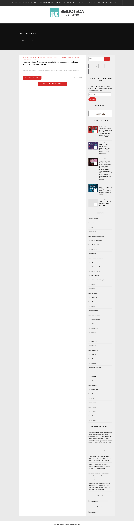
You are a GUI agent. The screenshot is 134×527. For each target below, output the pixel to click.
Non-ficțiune (111, 2)
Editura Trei (91, 398)
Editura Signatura (92, 385)
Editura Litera (91, 323)
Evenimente (41, 57)
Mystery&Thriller (46, 2)
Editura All (91, 223)
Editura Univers (92, 407)
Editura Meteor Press (93, 328)
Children (26, 57)
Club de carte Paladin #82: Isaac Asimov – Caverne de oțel (105, 203)
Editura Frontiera (92, 293)
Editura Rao (91, 380)
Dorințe (33, 57)
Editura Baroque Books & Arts (96, 236)
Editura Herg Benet (93, 306)
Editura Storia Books (93, 389)
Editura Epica (91, 288)
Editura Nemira (92, 332)
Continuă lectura (31, 77)
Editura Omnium (92, 341)
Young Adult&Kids (80, 2)
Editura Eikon (91, 284)
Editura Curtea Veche (93, 275)
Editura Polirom (92, 363)
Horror (34, 2)
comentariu (78, 77)
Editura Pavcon (92, 359)
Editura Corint (91, 262)
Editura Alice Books (93, 218)
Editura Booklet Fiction (94, 245)
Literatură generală (63, 2)
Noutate (70, 57)
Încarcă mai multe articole (53, 83)
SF (20, 2)
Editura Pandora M (93, 350)
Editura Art (91, 227)
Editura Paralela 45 (93, 354)
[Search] (120, 3)
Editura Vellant (92, 411)
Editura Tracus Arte (93, 394)
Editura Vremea (92, 415)
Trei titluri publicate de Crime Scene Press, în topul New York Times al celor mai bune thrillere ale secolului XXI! (105, 133)
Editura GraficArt (92, 297)
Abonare (92, 99)
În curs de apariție (60, 57)
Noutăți (101, 2)
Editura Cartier (92, 253)
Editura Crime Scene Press (95, 266)
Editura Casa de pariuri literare (95, 258)
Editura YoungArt (92, 420)
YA (38, 59)
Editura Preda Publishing (94, 367)
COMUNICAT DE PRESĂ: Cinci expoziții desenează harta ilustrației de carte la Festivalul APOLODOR (104, 149)
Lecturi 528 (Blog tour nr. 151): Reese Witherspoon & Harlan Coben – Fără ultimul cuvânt (105, 191)
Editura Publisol (92, 376)
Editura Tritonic (92, 402)
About (14, 2)
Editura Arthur (92, 231)
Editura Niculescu (92, 337)
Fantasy (26, 2)
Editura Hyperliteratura (94, 315)
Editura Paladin (92, 345)
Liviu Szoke (40, 67)
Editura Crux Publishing (94, 271)
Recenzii (92, 2)
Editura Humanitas (93, 310)
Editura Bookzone (92, 249)
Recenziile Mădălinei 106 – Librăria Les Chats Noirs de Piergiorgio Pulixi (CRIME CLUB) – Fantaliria (99, 485)
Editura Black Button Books (95, 240)
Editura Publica (92, 372)
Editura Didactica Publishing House (97, 280)
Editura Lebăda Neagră (94, 319)
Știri (34, 59)
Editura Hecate (92, 302)
